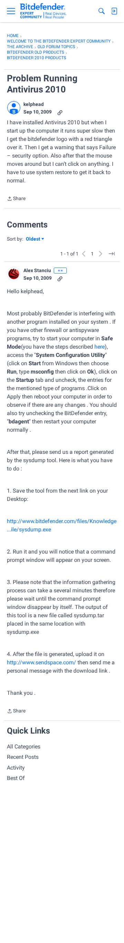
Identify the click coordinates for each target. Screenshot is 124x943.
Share (16, 199)
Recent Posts (23, 757)
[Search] (101, 11)
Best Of (16, 778)
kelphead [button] (33, 104)
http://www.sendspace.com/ (41, 662)
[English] (43, 11)
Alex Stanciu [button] (37, 270)
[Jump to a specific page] (111, 253)
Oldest (33, 239)
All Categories (23, 746)
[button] (14, 108)
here (99, 346)
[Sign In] (114, 11)
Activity (16, 767)
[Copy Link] (60, 112)
